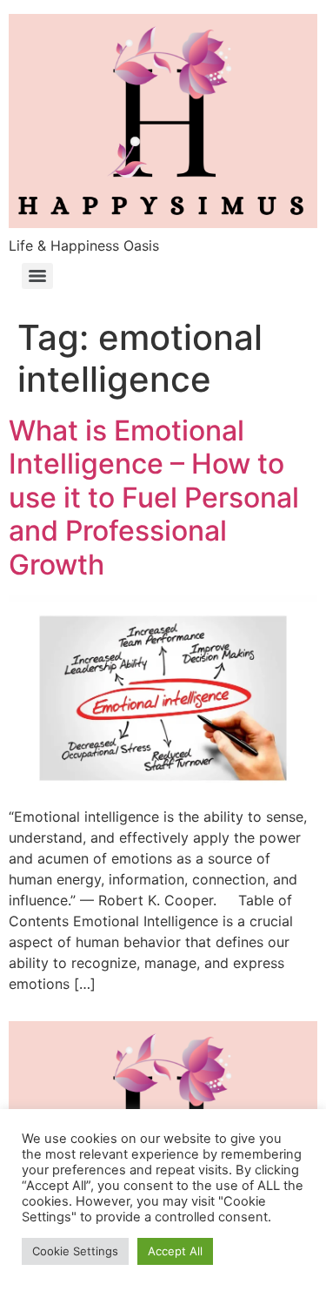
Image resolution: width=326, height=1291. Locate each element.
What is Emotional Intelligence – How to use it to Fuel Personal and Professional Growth (154, 498)
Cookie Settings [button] (75, 1251)
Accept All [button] (175, 1251)
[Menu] (37, 276)
